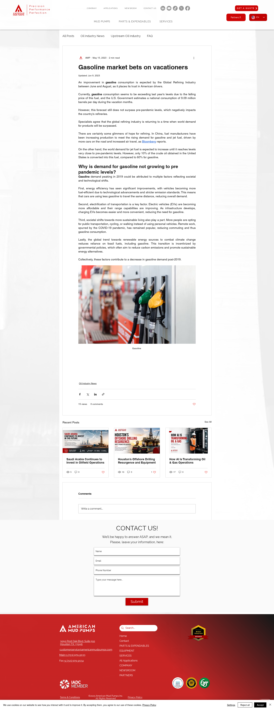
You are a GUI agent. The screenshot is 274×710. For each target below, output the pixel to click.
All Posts (68, 36)
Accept (260, 705)
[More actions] (194, 58)
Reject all (245, 705)
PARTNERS (126, 675)
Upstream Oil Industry (126, 36)
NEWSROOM (127, 670)
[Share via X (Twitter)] (87, 394)
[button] (91, 8)
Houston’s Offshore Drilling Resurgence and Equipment (137, 461)
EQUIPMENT (126, 650)
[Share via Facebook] (79, 394)
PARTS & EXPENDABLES (134, 645)
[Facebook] (187, 8)
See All (208, 422)
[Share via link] (103, 394)
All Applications (128, 660)
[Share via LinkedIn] (95, 394)
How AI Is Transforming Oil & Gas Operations (187, 461)
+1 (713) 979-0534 (74, 660)
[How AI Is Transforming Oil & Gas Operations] (188, 441)
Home (123, 635)
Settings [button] (231, 705)
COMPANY (125, 665)
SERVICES (125, 655)
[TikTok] (175, 8)
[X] (181, 8)
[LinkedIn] (162, 8)
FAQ (150, 36)
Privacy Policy (149, 705)
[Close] (270, 704)
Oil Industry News (92, 36)
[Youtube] (169, 8)
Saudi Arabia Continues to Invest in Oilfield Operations (85, 461)
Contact (124, 640)
